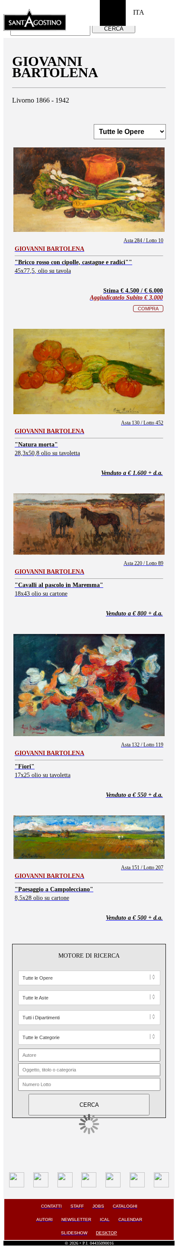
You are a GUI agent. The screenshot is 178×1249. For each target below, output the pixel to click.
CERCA (114, 28)
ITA (138, 12)
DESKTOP (106, 1232)
